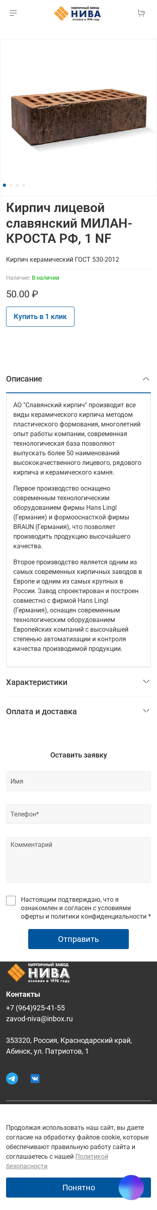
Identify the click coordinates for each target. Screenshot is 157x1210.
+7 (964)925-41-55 (35, 1008)
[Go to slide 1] (4, 185)
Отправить (78, 939)
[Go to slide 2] (10, 185)
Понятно (78, 1187)
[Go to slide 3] (17, 185)
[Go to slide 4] (23, 185)
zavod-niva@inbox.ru (39, 1019)
